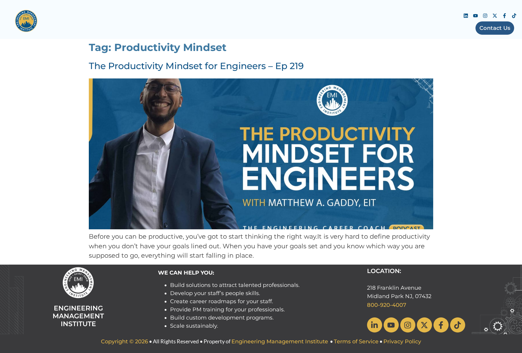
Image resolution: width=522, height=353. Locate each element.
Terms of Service (356, 341)
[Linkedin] (466, 16)
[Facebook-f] (504, 16)
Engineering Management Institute (279, 341)
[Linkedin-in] (374, 324)
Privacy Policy (402, 341)
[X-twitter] (495, 16)
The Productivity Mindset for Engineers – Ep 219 (196, 66)
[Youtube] (475, 16)
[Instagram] (485, 16)
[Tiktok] (514, 16)
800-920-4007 (386, 305)
